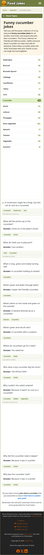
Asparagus (21, 60)
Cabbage (21, 77)
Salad (15, 356)
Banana (6, 319)
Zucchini (21, 147)
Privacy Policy (22, 527)
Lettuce (21, 112)
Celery (21, 89)
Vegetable (13, 10)
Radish (16, 399)
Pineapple (21, 118)
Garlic (21, 106)
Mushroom (17, 210)
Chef (5, 253)
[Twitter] (22, 551)
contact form (36, 516)
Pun (25, 210)
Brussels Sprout (21, 71)
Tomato (21, 135)
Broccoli (21, 65)
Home (5, 10)
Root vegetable (21, 123)
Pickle (16, 235)
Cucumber (21, 100)
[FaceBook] (18, 551)
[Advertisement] (22, 175)
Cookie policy (22, 524)
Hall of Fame (28, 534)
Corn (21, 94)
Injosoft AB (28, 541)
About (22, 521)
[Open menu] (40, 3)
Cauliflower (21, 83)
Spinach (21, 129)
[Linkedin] (26, 551)
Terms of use (22, 529)
